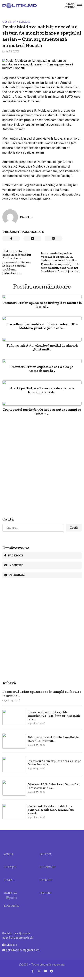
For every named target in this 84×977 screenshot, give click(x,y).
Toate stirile (70, 5)
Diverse (46, 893)
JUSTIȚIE (10, 867)
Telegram (17, 575)
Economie (47, 867)
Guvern (9, 21)
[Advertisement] (42, 466)
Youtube (16, 565)
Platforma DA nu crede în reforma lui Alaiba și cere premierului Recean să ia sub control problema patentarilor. (16, 262)
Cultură (10, 893)
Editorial (11, 905)
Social (24, 21)
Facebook (15, 555)
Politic (45, 854)
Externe (46, 880)
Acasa (8, 854)
